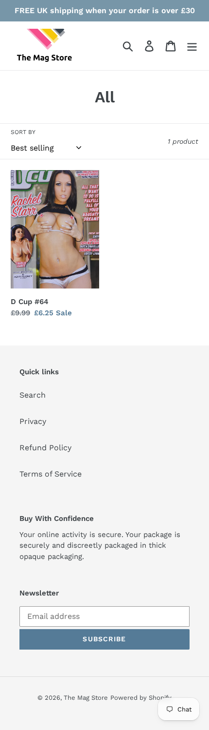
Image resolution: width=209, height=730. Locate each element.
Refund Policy (45, 447)
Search (32, 395)
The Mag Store (86, 697)
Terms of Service (50, 474)
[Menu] (192, 46)
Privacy (32, 421)
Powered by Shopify (141, 697)
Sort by (23, 132)
